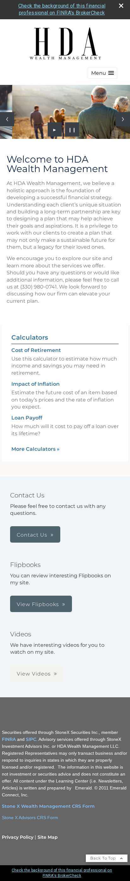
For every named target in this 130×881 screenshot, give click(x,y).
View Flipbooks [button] (38, 604)
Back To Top (103, 858)
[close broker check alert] (121, 5)
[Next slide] (123, 119)
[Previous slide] (7, 119)
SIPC (31, 739)
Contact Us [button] (32, 535)
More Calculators (35, 449)
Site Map (48, 837)
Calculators (29, 337)
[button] (102, 73)
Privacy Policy (17, 837)
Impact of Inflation (35, 384)
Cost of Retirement (36, 350)
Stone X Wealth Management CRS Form (48, 806)
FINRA (9, 739)
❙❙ (72, 129)
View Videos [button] (34, 674)
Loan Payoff (26, 418)
